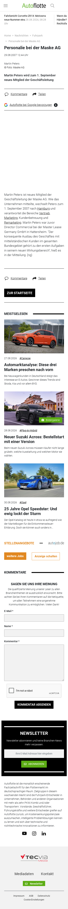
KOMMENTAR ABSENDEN (34, 704)
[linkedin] (44, 833)
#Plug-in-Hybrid (28, 430)
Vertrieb (44, 213)
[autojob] (56, 543)
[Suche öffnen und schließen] (51, 6)
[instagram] (34, 833)
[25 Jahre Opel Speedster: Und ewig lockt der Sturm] (34, 480)
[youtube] (24, 833)
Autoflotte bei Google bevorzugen (31, 105)
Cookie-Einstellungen (34, 899)
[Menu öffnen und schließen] (6, 5)
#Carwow (25, 358)
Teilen (42, 94)
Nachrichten (21, 35)
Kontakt (47, 874)
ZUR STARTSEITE (19, 293)
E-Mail (8, 611)
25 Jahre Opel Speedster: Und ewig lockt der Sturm (30, 511)
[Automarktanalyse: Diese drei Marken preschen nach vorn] (34, 336)
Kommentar (11, 641)
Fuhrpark (37, 35)
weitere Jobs (15, 556)
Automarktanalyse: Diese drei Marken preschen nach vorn (30, 367)
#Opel (23, 502)
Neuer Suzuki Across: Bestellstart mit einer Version (34, 439)
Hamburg (43, 208)
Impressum (18, 896)
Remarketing (12, 222)
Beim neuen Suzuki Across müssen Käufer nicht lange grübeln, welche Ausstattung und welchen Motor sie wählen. (34, 451)
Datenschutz (44, 896)
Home (7, 35)
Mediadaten (24, 874)
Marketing (11, 218)
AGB (31, 896)
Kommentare (19, 94)
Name (7, 626)
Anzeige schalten (46, 556)
